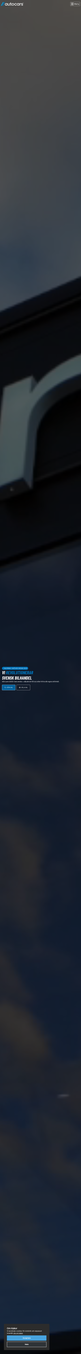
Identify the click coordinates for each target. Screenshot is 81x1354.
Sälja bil (24, 687)
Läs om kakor (18, 1333)
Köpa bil (10, 687)
